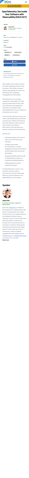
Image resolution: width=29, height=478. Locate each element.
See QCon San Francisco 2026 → (14, 6)
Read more (5, 240)
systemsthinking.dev (20, 236)
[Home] (6, 2)
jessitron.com (8, 236)
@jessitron (13, 207)
